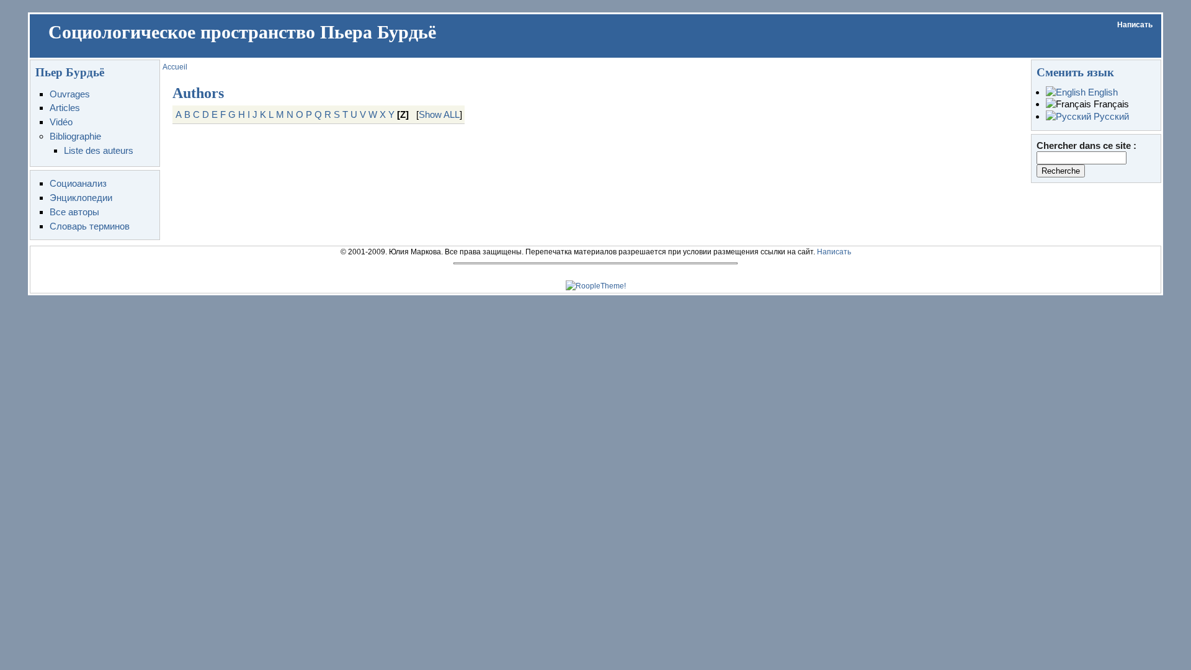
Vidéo (61, 122)
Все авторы (74, 212)
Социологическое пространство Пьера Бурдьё (242, 32)
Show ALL (439, 114)
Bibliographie (75, 136)
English (1102, 92)
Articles (65, 107)
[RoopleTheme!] (596, 286)
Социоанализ (78, 183)
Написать (1135, 24)
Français (1110, 104)
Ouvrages (70, 94)
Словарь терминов (90, 226)
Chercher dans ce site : (1086, 145)
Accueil (175, 67)
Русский (1110, 116)
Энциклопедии (81, 197)
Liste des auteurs (98, 150)
